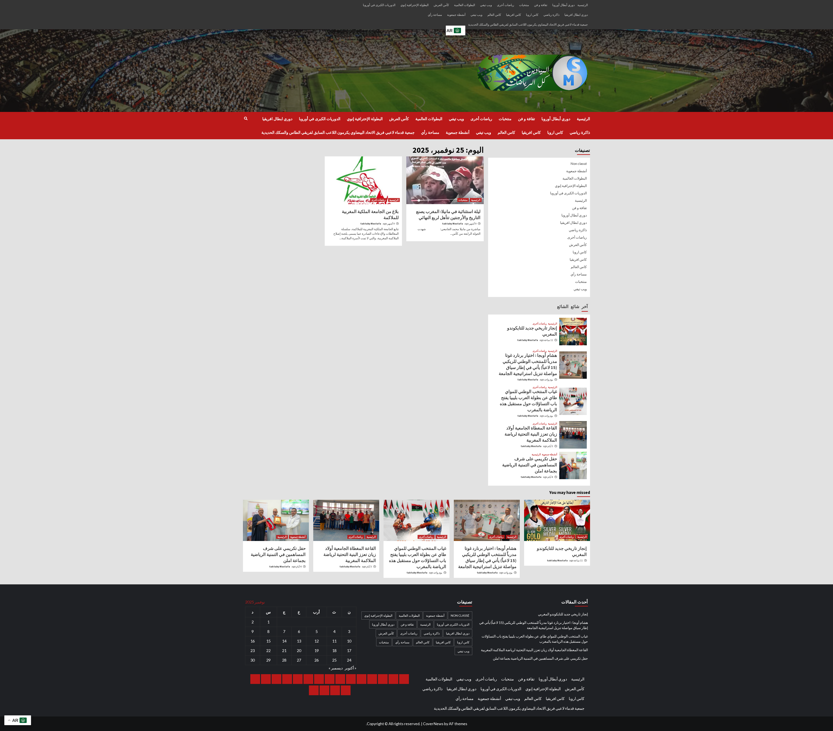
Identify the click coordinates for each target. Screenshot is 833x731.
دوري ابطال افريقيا (576, 14)
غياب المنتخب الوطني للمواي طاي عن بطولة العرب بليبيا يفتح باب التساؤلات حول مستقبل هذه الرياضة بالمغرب (535, 638)
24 (349, 660)
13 (299, 641)
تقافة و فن (540, 5)
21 (284, 650)
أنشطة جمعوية (456, 14)
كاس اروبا (532, 14)
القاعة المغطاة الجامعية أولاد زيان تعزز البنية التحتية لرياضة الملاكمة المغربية (531, 434)
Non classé (579, 163)
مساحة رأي (435, 14)
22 (268, 650)
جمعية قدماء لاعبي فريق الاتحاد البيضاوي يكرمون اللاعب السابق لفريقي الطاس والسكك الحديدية (528, 24)
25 (334, 660)
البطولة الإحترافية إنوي (414, 5)
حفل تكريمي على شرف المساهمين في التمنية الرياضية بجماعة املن (529, 465)
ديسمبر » (336, 667)
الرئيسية (582, 5)
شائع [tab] (575, 306)
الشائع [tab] (563, 306)
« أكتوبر (350, 667)
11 (334, 641)
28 (284, 660)
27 (299, 660)
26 (316, 660)
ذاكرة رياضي (551, 14)
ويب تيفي (486, 5)
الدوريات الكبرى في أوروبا (379, 5)
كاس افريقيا (513, 14)
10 (349, 641)
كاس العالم (494, 14)
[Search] (245, 118)
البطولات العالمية (464, 5)
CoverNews (433, 723)
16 (252, 641)
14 (284, 641)
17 (349, 650)
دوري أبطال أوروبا (563, 5)
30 (252, 660)
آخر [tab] (585, 306)
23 (252, 650)
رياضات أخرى (505, 5)
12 (316, 641)
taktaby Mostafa (452, 223)
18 (334, 650)
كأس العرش (441, 5)
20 (299, 650)
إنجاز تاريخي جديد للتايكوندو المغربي (563, 614)
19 (316, 650)
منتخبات (524, 5)
